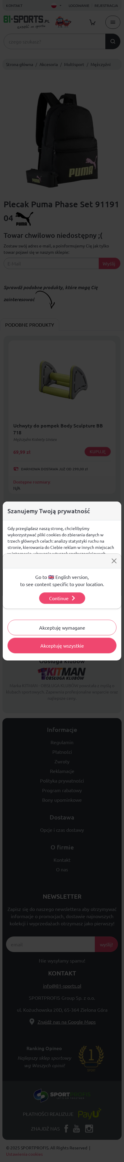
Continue (59, 598)
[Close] (114, 561)
